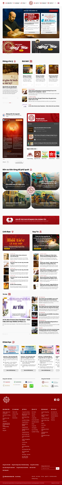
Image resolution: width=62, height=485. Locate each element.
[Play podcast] (34, 131)
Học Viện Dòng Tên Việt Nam (9, 467)
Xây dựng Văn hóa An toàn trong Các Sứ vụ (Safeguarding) (6, 425)
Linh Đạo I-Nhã (15, 414)
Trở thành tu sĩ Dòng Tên (6, 416)
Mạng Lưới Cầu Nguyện (25, 425)
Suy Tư (35, 232)
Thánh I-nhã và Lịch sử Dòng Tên (6, 412)
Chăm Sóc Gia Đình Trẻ (25, 437)
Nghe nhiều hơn (31, 149)
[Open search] (56, 3)
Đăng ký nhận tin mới (45, 466)
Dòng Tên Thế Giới (6, 464)
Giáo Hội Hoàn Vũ (54, 414)
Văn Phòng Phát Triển (26, 449)
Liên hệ (21, 50)
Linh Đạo (7, 232)
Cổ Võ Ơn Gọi (24, 442)
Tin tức (5, 294)
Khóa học (7, 342)
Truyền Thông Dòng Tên (45, 412)
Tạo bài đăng (17, 476)
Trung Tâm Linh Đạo (26, 412)
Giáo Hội (33, 476)
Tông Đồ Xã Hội (25, 427)
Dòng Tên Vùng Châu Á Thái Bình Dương (20, 464)
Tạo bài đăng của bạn (17, 33)
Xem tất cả (56, 123)
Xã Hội (33, 423)
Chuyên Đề (34, 425)
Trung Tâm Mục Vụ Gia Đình (22, 467)
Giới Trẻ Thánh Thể (25, 434)
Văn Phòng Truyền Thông (25, 452)
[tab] (3, 103)
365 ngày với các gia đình (45, 436)
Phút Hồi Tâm (14, 417)
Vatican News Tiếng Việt (45, 421)
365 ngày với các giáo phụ (44, 433)
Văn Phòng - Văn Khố (26, 454)
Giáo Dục (24, 444)
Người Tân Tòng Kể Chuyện (44, 416)
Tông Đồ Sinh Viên (25, 432)
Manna (42, 423)
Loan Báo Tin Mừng (25, 420)
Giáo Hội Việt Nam (54, 416)
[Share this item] (17, 98)
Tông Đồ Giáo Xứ (25, 422)
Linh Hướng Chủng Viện (25, 418)
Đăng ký (50, 49)
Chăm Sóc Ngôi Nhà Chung (26, 440)
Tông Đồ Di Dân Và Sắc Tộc (25, 430)
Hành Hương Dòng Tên (25, 447)
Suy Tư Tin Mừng (35, 429)
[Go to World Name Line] (45, 382)
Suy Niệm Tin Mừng (35, 431)
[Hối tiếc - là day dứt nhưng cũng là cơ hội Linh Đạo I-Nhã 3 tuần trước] (16, 242)
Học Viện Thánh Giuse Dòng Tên (25, 457)
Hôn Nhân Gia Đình (35, 421)
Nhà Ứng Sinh (5, 470)
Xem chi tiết (8, 33)
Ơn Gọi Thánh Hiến (35, 419)
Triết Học (33, 416)
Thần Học (33, 414)
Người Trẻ (46, 476)
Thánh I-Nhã (14, 412)
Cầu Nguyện (34, 427)
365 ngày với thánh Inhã (45, 430)
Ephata (42, 427)
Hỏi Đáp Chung (35, 478)
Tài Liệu (42, 476)
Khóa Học (53, 419)
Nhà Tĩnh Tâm (33, 467)
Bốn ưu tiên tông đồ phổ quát (16, 169)
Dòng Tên (4, 430)
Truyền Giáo (34, 417)
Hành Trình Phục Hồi (45, 418)
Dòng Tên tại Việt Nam (6, 419)
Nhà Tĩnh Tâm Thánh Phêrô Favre (26, 414)
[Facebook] (55, 400)
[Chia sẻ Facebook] (8, 162)
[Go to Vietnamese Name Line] (6, 381)
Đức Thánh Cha (54, 412)
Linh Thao (14, 416)
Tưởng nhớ (5, 421)
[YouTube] (58, 400)
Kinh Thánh (34, 412)
